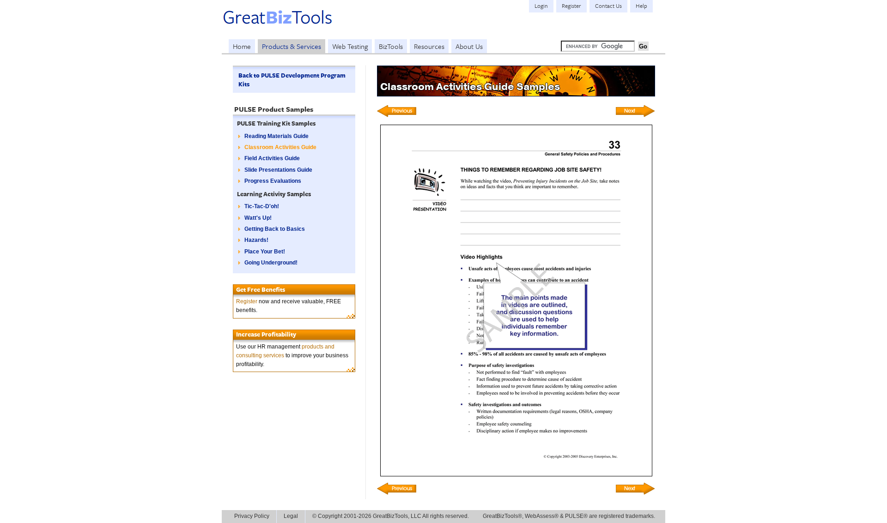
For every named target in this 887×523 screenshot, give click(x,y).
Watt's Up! (258, 218)
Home (242, 46)
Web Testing (350, 46)
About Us (469, 46)
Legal (291, 516)
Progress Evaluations (272, 181)
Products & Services (291, 46)
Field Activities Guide (272, 158)
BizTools (391, 46)
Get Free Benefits (260, 289)
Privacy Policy (251, 516)
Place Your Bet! (264, 251)
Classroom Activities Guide (280, 147)
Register (246, 301)
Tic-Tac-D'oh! (261, 206)
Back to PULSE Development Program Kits (292, 80)
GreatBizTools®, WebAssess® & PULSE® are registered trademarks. (569, 516)
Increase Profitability (266, 334)
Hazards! (256, 240)
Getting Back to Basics (274, 229)
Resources (429, 46)
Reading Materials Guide (276, 136)
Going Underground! (271, 262)
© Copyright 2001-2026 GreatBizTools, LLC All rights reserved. (390, 516)
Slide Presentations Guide (278, 170)
